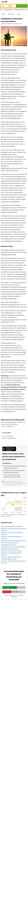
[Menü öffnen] (26, 2)
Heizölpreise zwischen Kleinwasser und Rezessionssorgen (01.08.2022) (11, 558)
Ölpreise (17, 87)
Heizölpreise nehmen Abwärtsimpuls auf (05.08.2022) (11, 537)
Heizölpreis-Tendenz (7, 254)
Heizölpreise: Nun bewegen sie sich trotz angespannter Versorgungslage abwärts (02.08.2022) (11, 553)
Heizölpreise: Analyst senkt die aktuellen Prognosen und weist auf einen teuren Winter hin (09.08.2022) (13, 528)
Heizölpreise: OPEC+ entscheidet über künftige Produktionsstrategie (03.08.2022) (13, 548)
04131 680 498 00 (8, 436)
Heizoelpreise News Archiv (19, 9)
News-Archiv (11, 14)
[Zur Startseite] (4, 2)
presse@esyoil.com (11, 438)
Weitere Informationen (16, 401)
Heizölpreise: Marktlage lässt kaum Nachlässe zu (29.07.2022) (13, 562)
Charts (18, 14)
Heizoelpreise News (8, 9)
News (3, 14)
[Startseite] (1, 9)
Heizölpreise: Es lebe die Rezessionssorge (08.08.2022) (12, 533)
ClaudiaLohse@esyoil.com (8, 426)
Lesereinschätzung (8, 320)
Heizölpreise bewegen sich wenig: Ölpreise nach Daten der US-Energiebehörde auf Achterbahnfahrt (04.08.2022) (13, 543)
